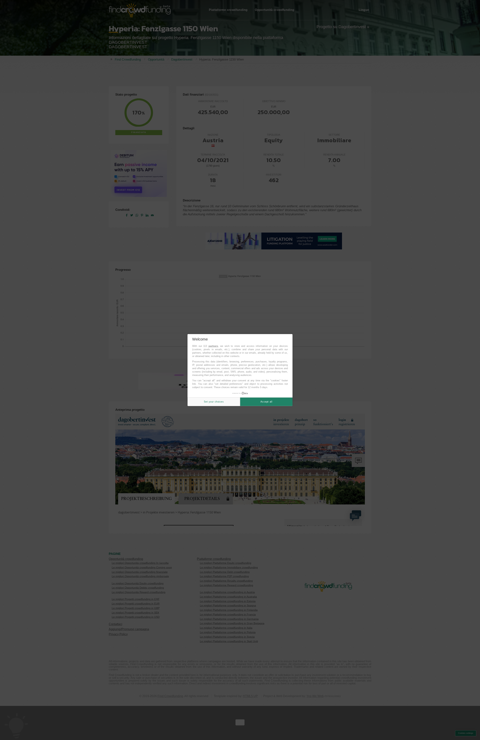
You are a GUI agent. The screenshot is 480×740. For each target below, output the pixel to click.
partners (213, 346)
